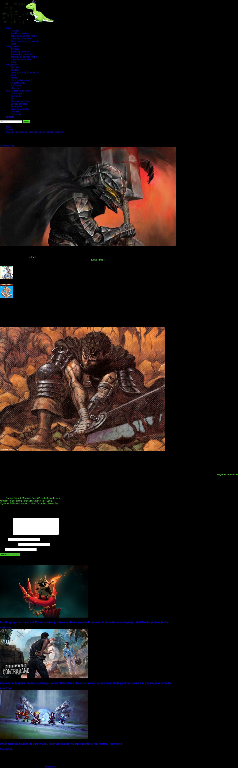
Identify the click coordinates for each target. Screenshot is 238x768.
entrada (32, 257)
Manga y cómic (13, 46)
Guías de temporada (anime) (24, 41)
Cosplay (15, 111)
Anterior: (27, 500)
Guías (13, 75)
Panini (35, 498)
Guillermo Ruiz (7, 145)
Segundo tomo (53, 498)
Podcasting (16, 114)
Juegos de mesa (19, 104)
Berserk (9, 498)
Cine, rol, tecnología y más (18, 90)
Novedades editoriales (22, 54)
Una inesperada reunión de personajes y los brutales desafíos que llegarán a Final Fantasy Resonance (61, 743)
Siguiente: (29, 503)
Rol (12, 98)
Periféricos (16, 85)
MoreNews (50, 766)
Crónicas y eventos (20, 109)
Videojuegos (12, 64)
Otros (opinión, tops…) (21, 80)
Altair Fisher (6, 627)
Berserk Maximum (22, 498)
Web (2, 549)
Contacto (10, 117)
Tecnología (16, 96)
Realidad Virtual (18, 83)
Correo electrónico (9, 544)
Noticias (15, 30)
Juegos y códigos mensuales (25, 72)
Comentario (6, 534)
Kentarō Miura (98, 259)
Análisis (15, 70)
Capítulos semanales (21, 38)
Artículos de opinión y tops (24, 36)
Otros (13, 43)
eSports (15, 88)
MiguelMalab (6, 749)
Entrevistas (16, 106)
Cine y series (17, 93)
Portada (42, 498)
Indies (14, 77)
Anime (9, 28)
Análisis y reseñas (20, 33)
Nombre (4, 539)
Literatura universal (20, 101)
